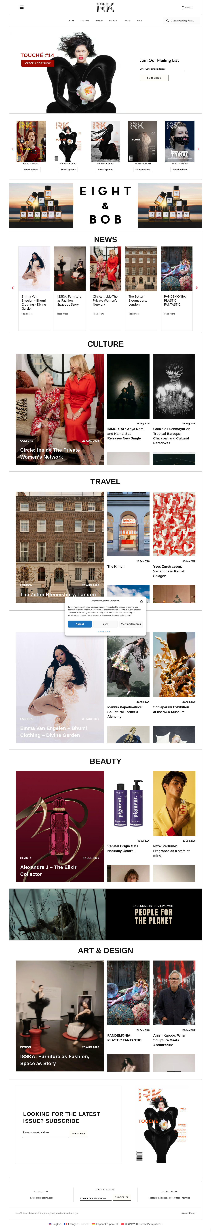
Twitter (177, 1214)
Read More (27, 313)
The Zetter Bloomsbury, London (138, 300)
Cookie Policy (104, 631)
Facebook (166, 1214)
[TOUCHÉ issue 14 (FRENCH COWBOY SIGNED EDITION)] (31, 141)
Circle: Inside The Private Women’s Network (105, 300)
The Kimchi (116, 566)
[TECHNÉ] (142, 141)
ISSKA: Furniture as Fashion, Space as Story (69, 300)
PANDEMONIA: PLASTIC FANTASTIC (175, 300)
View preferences (131, 623)
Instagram (154, 1214)
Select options (31, 169)
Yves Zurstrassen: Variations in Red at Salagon (168, 571)
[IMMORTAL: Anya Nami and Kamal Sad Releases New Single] (128, 386)
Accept (80, 623)
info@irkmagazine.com (41, 1214)
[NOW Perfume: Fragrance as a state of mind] (174, 803)
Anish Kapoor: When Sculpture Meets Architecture (169, 1040)
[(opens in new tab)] (41, 205)
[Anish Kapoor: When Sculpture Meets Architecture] (174, 992)
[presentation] (13, 149)
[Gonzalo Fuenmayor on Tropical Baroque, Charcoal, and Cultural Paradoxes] (174, 386)
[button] (141, 600)
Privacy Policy (188, 1229)
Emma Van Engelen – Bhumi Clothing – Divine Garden (34, 302)
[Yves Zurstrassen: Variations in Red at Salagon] (174, 523)
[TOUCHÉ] (105, 141)
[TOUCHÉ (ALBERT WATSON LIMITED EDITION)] (68, 141)
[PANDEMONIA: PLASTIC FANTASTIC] (128, 992)
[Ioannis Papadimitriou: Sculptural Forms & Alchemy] (128, 664)
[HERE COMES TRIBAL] (179, 141)
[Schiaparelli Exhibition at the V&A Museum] (174, 664)
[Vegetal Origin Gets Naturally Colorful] (128, 803)
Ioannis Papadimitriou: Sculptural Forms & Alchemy (125, 712)
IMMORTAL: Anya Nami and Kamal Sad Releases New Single (125, 433)
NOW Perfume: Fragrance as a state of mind (171, 851)
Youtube (186, 1214)
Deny (105, 623)
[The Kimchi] (128, 523)
